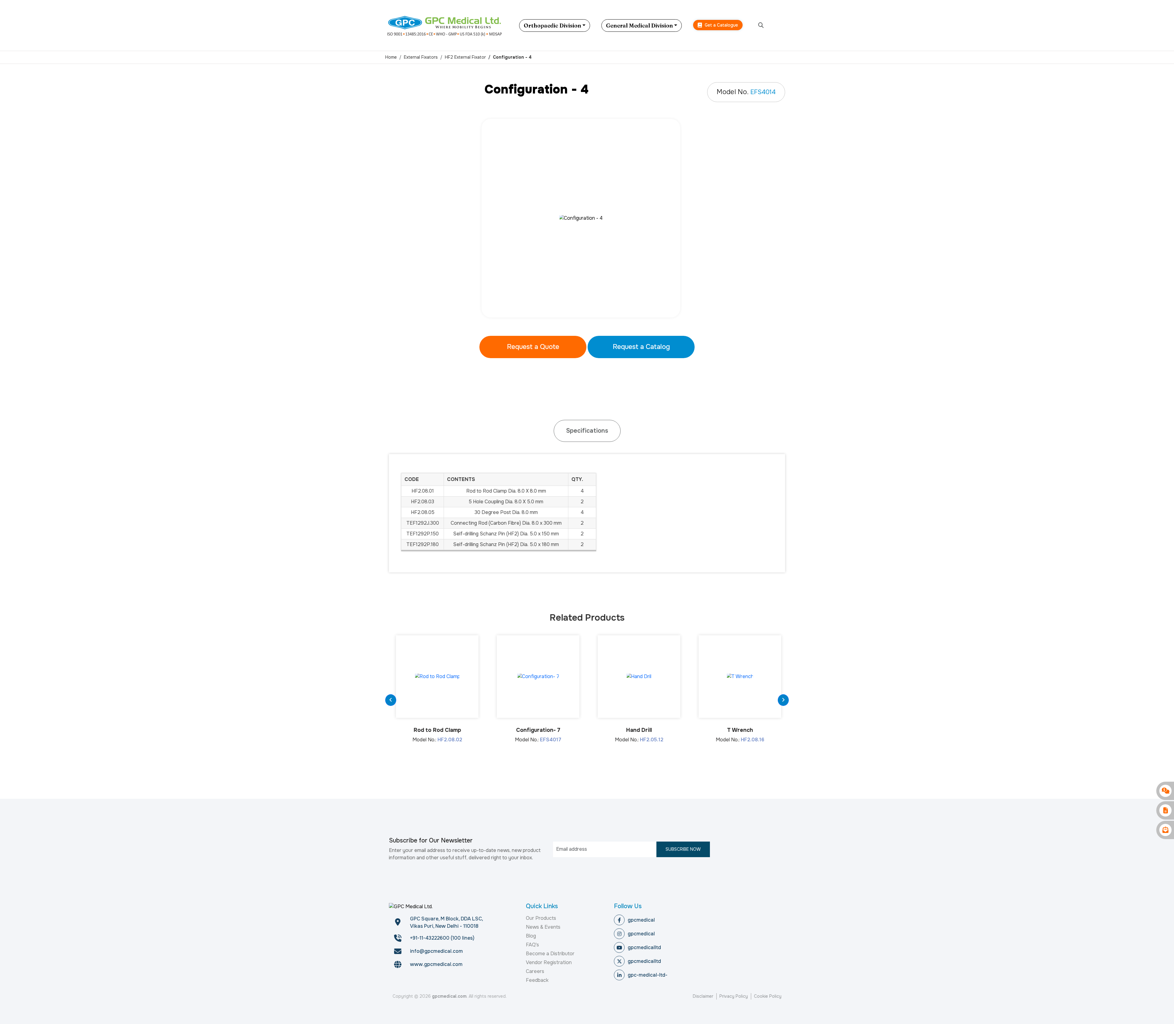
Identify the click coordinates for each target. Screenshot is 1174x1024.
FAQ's (532, 944)
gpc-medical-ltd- (647, 975)
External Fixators (421, 57)
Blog (531, 936)
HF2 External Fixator (465, 57)
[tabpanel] (587, 218)
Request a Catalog (641, 347)
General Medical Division (639, 25)
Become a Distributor (550, 953)
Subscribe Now (683, 849)
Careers (535, 971)
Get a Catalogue (720, 25)
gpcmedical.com (449, 996)
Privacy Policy (733, 996)
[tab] (587, 431)
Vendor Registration (549, 962)
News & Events (543, 927)
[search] (761, 25)
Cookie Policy (767, 996)
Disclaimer (703, 996)
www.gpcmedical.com (436, 964)
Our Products (541, 918)
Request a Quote (533, 347)
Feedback (537, 980)
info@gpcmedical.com (436, 951)
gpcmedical (641, 920)
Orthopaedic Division (552, 25)
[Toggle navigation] (784, 25)
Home (391, 57)
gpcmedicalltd (644, 947)
